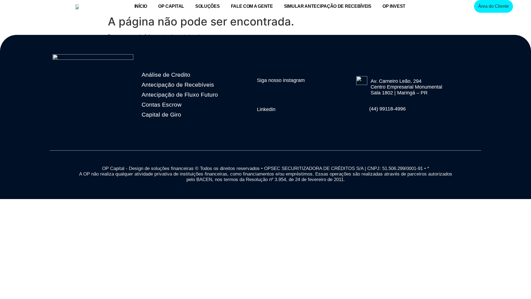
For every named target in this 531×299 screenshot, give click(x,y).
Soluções (207, 6)
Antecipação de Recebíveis (178, 84)
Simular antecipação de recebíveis (327, 6)
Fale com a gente (252, 6)
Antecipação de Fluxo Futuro (180, 94)
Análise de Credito (166, 74)
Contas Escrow (161, 104)
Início (140, 6)
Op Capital (171, 6)
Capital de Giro (161, 114)
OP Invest (393, 6)
